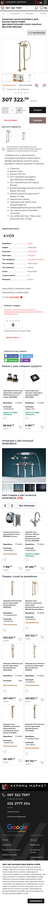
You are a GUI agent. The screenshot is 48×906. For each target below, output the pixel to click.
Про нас (33, 840)
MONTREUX (32, 251)
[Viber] (25, 360)
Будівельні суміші (9, 855)
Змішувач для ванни (36, 259)
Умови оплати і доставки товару (15, 292)
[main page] (13, 2)
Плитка (5, 840)
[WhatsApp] (11, 360)
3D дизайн (14, 297)
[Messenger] (11, 356)
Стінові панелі (8, 860)
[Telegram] (26, 356)
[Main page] (24, 786)
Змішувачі (32, 255)
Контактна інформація (16, 817)
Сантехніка (6, 845)
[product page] (13, 378)
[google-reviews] (17, 829)
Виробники (35, 845)
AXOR (30, 243)
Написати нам (13, 812)
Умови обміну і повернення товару (16, 288)
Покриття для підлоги (11, 850)
